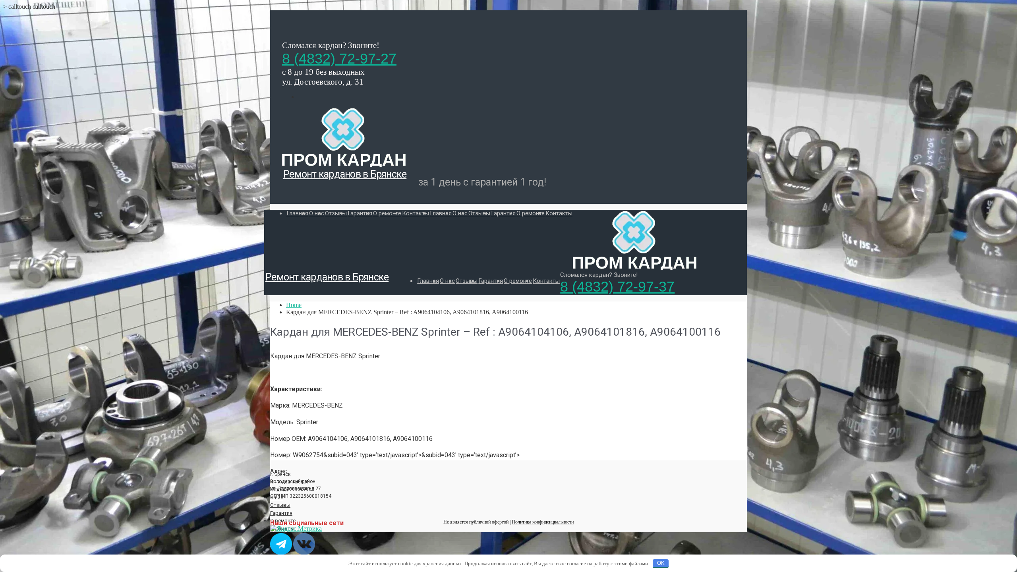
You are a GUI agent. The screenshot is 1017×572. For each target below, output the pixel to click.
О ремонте (387, 213)
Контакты (415, 213)
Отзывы (336, 213)
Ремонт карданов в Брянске (344, 174)
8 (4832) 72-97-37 (617, 286)
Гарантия (360, 213)
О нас (316, 213)
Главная (297, 213)
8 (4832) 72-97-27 (339, 58)
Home (294, 304)
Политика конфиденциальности (543, 522)
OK (661, 563)
